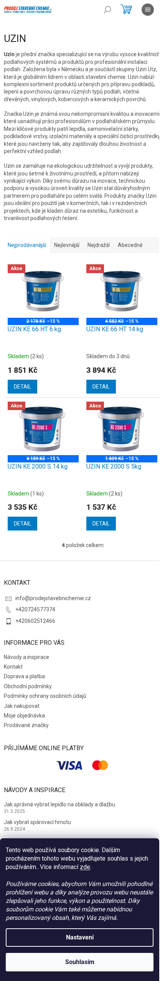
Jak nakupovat (22, 706)
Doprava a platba (24, 676)
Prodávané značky (26, 725)
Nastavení (80, 937)
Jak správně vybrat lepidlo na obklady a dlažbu (59, 804)
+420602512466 (35, 621)
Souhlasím (79, 962)
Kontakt (13, 667)
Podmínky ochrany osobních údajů (45, 696)
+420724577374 (35, 609)
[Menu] (147, 9)
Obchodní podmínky (28, 686)
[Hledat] (107, 9)
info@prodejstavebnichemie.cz (53, 598)
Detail (22, 387)
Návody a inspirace (26, 657)
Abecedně (130, 245)
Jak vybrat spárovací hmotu (37, 822)
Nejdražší (98, 245)
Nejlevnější (66, 245)
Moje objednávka (24, 715)
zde (85, 867)
